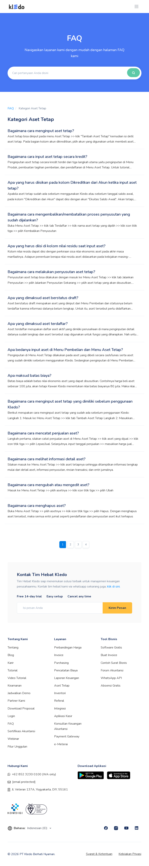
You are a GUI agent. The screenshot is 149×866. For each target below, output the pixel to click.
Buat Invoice (109, 655)
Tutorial (12, 670)
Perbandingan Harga (67, 647)
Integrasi (60, 708)
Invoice (58, 655)
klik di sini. (113, 586)
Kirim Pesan (117, 608)
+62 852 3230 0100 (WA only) (34, 774)
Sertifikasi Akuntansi (21, 731)
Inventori (60, 693)
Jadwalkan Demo (19, 693)
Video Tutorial (17, 678)
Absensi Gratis (110, 685)
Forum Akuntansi (112, 670)
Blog (11, 655)
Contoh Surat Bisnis (114, 663)
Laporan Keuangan (66, 678)
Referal (59, 701)
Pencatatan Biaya (66, 670)
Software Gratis (111, 647)
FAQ (11, 108)
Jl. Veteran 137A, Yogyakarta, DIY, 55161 (40, 789)
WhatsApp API (111, 678)
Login (11, 716)
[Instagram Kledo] (116, 828)
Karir (11, 663)
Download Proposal (21, 708)
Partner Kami (16, 701)
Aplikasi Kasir (63, 716)
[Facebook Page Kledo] (106, 828)
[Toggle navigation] (136, 6)
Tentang (13, 647)
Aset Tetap (61, 685)
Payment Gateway (66, 736)
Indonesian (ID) (37, 828)
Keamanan (15, 685)
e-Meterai (61, 744)
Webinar (13, 739)
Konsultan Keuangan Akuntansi (67, 726)
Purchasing (61, 663)
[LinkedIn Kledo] (136, 828)
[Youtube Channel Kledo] (126, 828)
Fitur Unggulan (17, 746)
